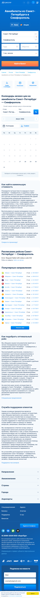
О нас (22, 515)
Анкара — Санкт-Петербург (13, 308)
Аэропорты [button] (7, 499)
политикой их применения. (15, 596)
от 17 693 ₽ (34, 287)
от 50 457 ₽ (34, 283)
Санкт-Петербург (20, 72)
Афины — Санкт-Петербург (13, 323)
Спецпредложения (8, 507)
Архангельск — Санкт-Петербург (15, 312)
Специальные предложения (11, 398)
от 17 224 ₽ (35, 305)
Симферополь (32, 72)
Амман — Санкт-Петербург (13, 301)
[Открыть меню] (37, 3)
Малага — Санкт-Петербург (13, 283)
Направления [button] (8, 472)
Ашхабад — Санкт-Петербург (14, 315)
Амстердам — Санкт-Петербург (15, 305)
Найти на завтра (19, 260)
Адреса (22, 507)
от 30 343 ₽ (34, 294)
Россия (11, 72)
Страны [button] (5, 485)
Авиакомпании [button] (8, 479)
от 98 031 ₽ (34, 276)
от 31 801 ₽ (34, 301)
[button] (24, 2)
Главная (4, 72)
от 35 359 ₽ (34, 323)
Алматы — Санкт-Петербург (13, 290)
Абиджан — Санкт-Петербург (14, 276)
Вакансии (5, 518)
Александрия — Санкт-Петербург (15, 298)
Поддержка (6, 515)
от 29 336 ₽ (34, 290)
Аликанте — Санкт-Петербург (14, 294)
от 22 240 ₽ (34, 298)
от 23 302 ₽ (34, 280)
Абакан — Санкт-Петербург (13, 273)
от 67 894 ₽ (34, 315)
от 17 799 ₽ (34, 319)
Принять (33, 593)
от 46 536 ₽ (34, 273)
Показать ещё (20, 327)
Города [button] (5, 492)
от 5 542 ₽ (35, 312)
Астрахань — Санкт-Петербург (14, 319)
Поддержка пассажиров (10, 463)
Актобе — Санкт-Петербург (13, 287)
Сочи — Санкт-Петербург (13, 280)
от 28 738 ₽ (34, 308)
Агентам (23, 511)
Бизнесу (4, 511)
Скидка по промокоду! (10, 242)
